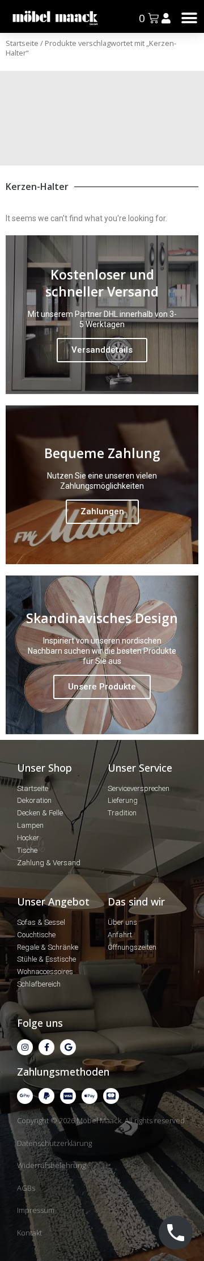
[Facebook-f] (46, 1047)
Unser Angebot (53, 901)
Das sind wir (136, 901)
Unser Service (140, 768)
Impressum (35, 1210)
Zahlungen (102, 511)
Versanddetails (102, 350)
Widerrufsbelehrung (51, 1165)
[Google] (68, 1047)
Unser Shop (44, 768)
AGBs (26, 1188)
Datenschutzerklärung (54, 1143)
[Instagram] (25, 1047)
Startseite (22, 43)
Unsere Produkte (102, 687)
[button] (189, 18)
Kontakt (29, 1233)
